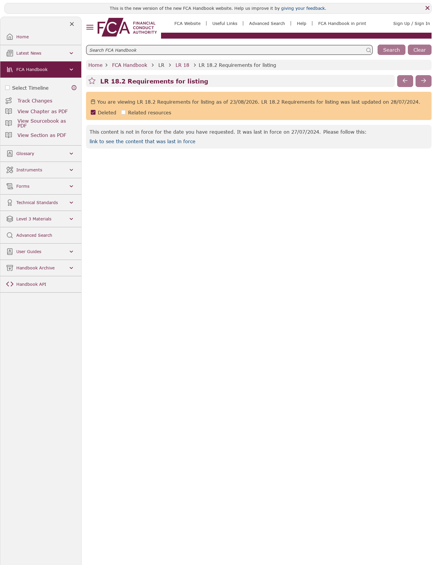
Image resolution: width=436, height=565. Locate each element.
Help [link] (301, 23)
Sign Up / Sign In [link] (411, 23)
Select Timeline (30, 88)
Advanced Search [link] (267, 23)
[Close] (427, 8)
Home (95, 65)
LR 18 (182, 65)
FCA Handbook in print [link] (342, 23)
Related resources (149, 112)
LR (161, 65)
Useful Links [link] (224, 23)
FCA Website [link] (187, 23)
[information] (74, 87)
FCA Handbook (129, 65)
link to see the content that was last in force (142, 141)
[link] (127, 27)
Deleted (107, 112)
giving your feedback (303, 8)
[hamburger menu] (89, 27)
